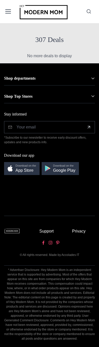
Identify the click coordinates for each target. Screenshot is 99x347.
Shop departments (20, 78)
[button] (22, 168)
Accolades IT (70, 255)
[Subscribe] (89, 127)
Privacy (79, 231)
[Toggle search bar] (89, 11)
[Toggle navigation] (8, 11)
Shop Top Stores (18, 96)
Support (46, 231)
